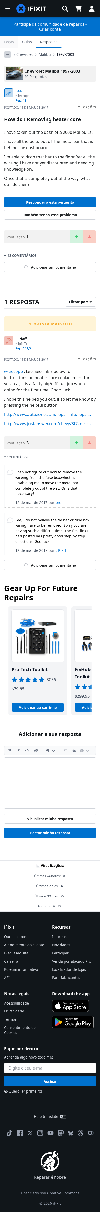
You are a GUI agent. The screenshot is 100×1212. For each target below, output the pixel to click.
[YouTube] (50, 1133)
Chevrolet (24, 54)
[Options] (7, 54)
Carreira (11, 961)
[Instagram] (40, 1133)
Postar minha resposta (50, 832)
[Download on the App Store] (70, 1006)
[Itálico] (18, 750)
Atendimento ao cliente (24, 944)
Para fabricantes (66, 977)
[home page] (31, 8)
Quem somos (15, 936)
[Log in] (92, 9)
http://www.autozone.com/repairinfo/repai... (47, 414)
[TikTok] (9, 1133)
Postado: (26, 107)
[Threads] (80, 1133)
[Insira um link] (36, 750)
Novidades (61, 944)
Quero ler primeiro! (25, 1091)
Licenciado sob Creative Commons (50, 1193)
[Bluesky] (70, 1133)
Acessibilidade (16, 1003)
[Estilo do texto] (51, 750)
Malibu (45, 54)
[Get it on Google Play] (73, 1022)
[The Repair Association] (91, 1133)
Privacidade (14, 1011)
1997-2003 (65, 54)
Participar (60, 953)
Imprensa (60, 936)
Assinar (50, 1081)
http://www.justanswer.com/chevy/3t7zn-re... (47, 423)
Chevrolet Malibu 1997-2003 (52, 71)
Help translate (46, 1116)
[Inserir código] (27, 750)
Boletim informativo (21, 969)
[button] (65, 9)
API (7, 977)
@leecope (13, 371)
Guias (27, 41)
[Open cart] (78, 9)
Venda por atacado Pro (71, 961)
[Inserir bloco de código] (65, 750)
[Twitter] (30, 1133)
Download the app (71, 993)
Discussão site (16, 953)
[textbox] (50, 783)
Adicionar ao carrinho (38, 707)
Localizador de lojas (69, 969)
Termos (10, 1019)
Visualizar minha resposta (50, 818)
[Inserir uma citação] (74, 750)
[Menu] (7, 8)
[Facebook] (20, 1133)
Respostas (48, 41)
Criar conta (50, 29)
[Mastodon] (61, 1133)
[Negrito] (10, 750)
